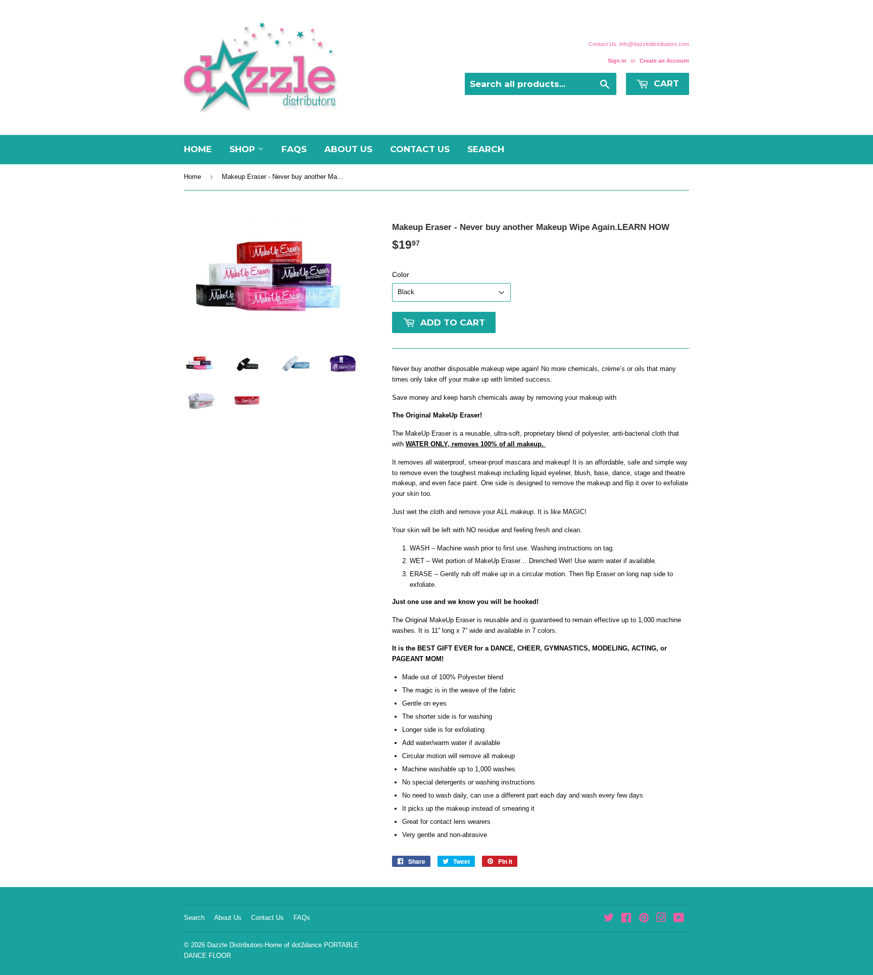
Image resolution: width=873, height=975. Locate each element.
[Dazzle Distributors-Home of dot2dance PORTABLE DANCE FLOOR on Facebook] (626, 919)
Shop (243, 149)
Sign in (617, 61)
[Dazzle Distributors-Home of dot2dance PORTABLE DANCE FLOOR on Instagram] (661, 919)
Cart (665, 83)
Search (485, 149)
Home (198, 149)
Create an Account (664, 61)
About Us (348, 149)
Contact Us (420, 149)
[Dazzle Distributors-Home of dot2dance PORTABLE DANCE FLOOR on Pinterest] (644, 919)
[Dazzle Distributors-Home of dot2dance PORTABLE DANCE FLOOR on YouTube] (678, 919)
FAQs (294, 149)
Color (400, 274)
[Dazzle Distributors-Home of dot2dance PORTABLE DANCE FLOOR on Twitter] (609, 919)
